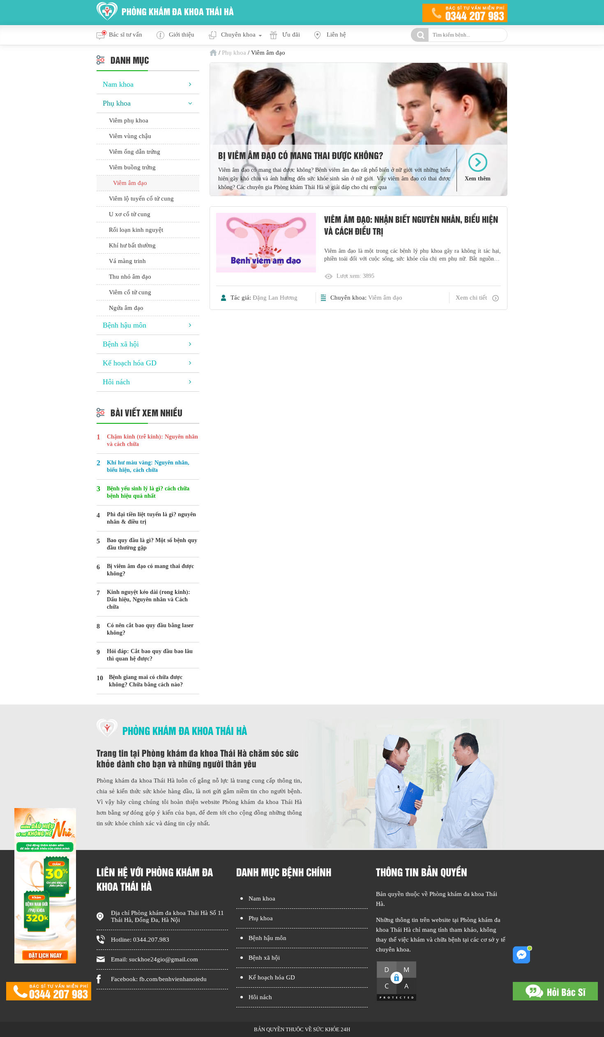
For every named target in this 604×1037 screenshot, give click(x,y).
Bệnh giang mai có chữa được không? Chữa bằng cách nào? (146, 681)
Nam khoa (118, 84)
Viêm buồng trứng (132, 167)
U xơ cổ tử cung (129, 214)
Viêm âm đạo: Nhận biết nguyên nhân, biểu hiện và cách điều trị (411, 225)
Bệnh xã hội (121, 344)
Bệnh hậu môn (124, 325)
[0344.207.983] (48, 992)
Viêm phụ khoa (128, 120)
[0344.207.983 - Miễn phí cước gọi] (464, 12)
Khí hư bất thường (132, 245)
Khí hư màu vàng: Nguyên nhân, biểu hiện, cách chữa (148, 466)
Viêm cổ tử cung (130, 292)
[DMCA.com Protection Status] (396, 999)
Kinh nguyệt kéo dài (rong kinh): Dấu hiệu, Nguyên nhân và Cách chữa (148, 599)
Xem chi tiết (471, 297)
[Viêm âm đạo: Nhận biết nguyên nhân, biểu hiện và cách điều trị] (266, 243)
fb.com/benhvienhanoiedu (173, 979)
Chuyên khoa (238, 34)
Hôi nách (116, 382)
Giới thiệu (181, 34)
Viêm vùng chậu (130, 136)
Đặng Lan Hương (275, 297)
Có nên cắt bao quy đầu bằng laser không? (150, 629)
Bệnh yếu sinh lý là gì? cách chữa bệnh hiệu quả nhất (148, 492)
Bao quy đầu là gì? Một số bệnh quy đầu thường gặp (152, 544)
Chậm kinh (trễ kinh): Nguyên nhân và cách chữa (152, 440)
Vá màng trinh (127, 261)
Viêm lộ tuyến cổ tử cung (141, 198)
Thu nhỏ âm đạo (130, 276)
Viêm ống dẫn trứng (134, 151)
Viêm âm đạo (385, 297)
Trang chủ (213, 52)
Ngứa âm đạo (126, 308)
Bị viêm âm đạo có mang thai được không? (300, 155)
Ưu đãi (291, 34)
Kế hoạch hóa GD (130, 363)
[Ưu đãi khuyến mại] (45, 961)
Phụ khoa (234, 52)
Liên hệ (336, 34)
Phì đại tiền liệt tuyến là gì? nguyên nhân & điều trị (151, 518)
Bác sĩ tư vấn (125, 34)
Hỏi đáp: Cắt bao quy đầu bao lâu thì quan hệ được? (150, 655)
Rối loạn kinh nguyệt (136, 229)
